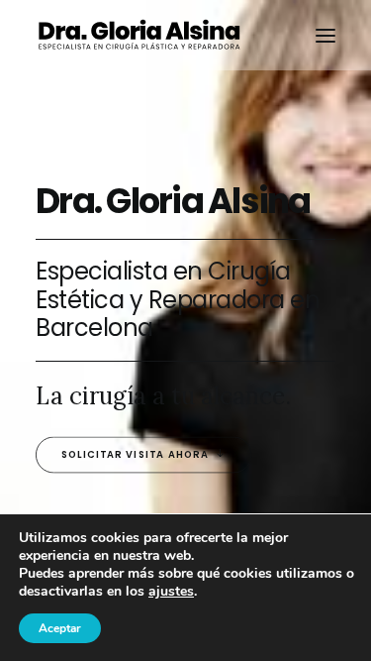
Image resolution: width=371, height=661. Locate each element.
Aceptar (60, 628)
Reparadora (216, 299)
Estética (80, 299)
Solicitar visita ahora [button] (135, 455)
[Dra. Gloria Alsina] (139, 35)
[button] (325, 35)
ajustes (171, 592)
